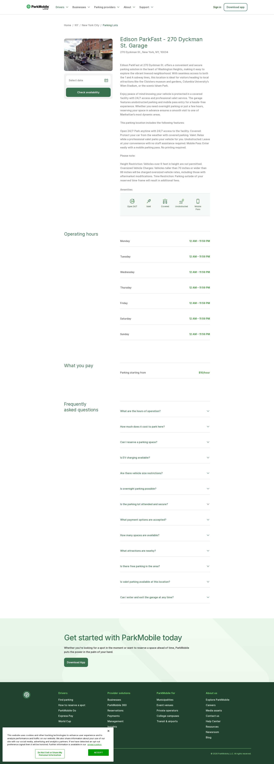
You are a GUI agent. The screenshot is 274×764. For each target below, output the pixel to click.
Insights (112, 726)
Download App (76, 662)
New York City (90, 25)
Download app (236, 7)
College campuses (168, 715)
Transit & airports (167, 721)
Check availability (88, 92)
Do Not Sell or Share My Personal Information (50, 753)
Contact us (212, 715)
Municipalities (165, 699)
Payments (114, 715)
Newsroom (212, 732)
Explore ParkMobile (217, 699)
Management (116, 721)
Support (144, 7)
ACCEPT (98, 752)
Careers (210, 705)
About (127, 7)
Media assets (214, 710)
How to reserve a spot (71, 705)
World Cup (64, 721)
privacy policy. (95, 744)
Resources (212, 726)
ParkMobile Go (67, 710)
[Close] (108, 730)
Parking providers (104, 7)
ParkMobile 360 (117, 705)
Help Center (213, 721)
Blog (208, 737)
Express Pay (65, 715)
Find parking (65, 699)
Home (67, 25)
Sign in (217, 7)
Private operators (167, 710)
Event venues (165, 705)
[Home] (38, 7)
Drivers (60, 7)
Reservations (115, 710)
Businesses (79, 7)
